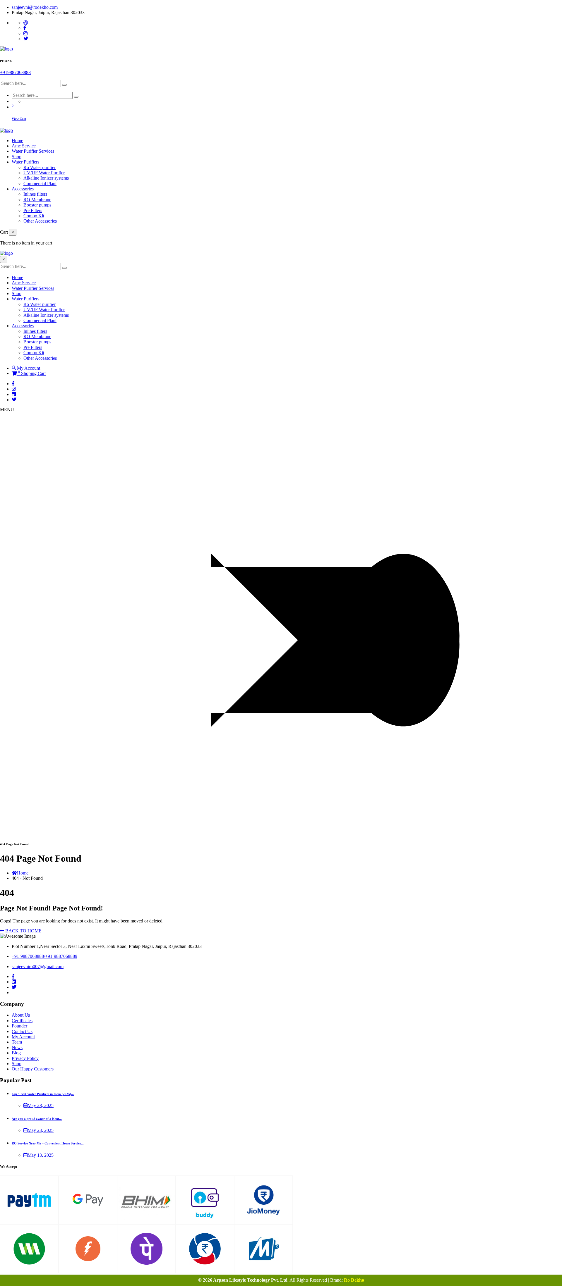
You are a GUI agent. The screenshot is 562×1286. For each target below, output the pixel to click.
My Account (28, 368)
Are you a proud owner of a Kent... (37, 1118)
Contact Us (22, 1031)
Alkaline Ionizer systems (46, 177)
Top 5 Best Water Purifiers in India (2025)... (43, 1094)
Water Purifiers (25, 161)
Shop (16, 156)
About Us (21, 1015)
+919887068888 (15, 72)
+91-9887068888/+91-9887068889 (44, 956)
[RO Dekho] (6, 48)
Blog (16, 1052)
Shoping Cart (32, 373)
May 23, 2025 (41, 1130)
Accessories (23, 188)
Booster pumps (37, 204)
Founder (19, 1025)
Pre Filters (32, 210)
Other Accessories (40, 220)
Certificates (22, 1020)
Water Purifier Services (33, 151)
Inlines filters (35, 194)
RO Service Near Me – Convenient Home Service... (48, 1143)
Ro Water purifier (39, 167)
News (17, 1047)
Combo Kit (33, 215)
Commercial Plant (39, 183)
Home (17, 140)
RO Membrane (37, 199)
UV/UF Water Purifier (44, 172)
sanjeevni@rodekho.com (35, 7)
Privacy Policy (25, 1058)
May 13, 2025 (41, 1155)
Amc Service (24, 145)
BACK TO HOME (23, 930)
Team (17, 1041)
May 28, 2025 (41, 1105)
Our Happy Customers (33, 1068)
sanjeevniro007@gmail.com (38, 966)
